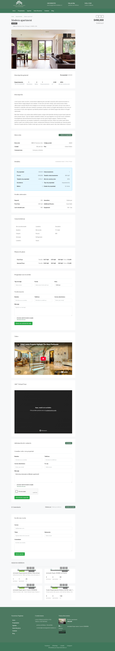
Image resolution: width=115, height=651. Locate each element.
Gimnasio (18, 237)
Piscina (37, 233)
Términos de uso (21, 319)
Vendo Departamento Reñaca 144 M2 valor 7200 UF (61, 590)
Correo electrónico (59, 297)
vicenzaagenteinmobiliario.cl (54, 5)
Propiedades (21, 10)
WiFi (56, 233)
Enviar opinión (20, 554)
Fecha (36, 281)
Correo (16, 525)
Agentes (29, 10)
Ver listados (68, 443)
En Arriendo (31, 571)
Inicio (14, 10)
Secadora (57, 226)
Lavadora (38, 226)
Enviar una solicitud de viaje (23, 323)
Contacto (46, 10)
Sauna (37, 240)
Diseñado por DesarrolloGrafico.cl (58, 647)
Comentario (17, 539)
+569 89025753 (51, 3)
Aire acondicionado (21, 226)
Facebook (47, 645)
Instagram (69, 645)
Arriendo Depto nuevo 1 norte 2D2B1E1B (25, 590)
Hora (55, 281)
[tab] (65, 35)
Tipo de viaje (18, 281)
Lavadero (18, 240)
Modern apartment (72, 619)
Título (16, 532)
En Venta (14, 23)
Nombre (16, 297)
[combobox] (23, 285)
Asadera (18, 230)
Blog (52, 10)
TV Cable (57, 230)
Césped (18, 233)
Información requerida (22, 497)
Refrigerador (39, 237)
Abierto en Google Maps (66, 135)
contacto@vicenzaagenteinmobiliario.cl (46, 627)
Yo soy (46, 463)
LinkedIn (62, 645)
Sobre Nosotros (38, 10)
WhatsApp (55, 645)
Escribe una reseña (70, 507)
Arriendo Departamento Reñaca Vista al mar (26, 573)
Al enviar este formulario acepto (25, 318)
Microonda (38, 230)
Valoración (47, 532)
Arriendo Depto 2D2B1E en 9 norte (56, 573)
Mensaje (16, 304)
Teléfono (37, 297)
